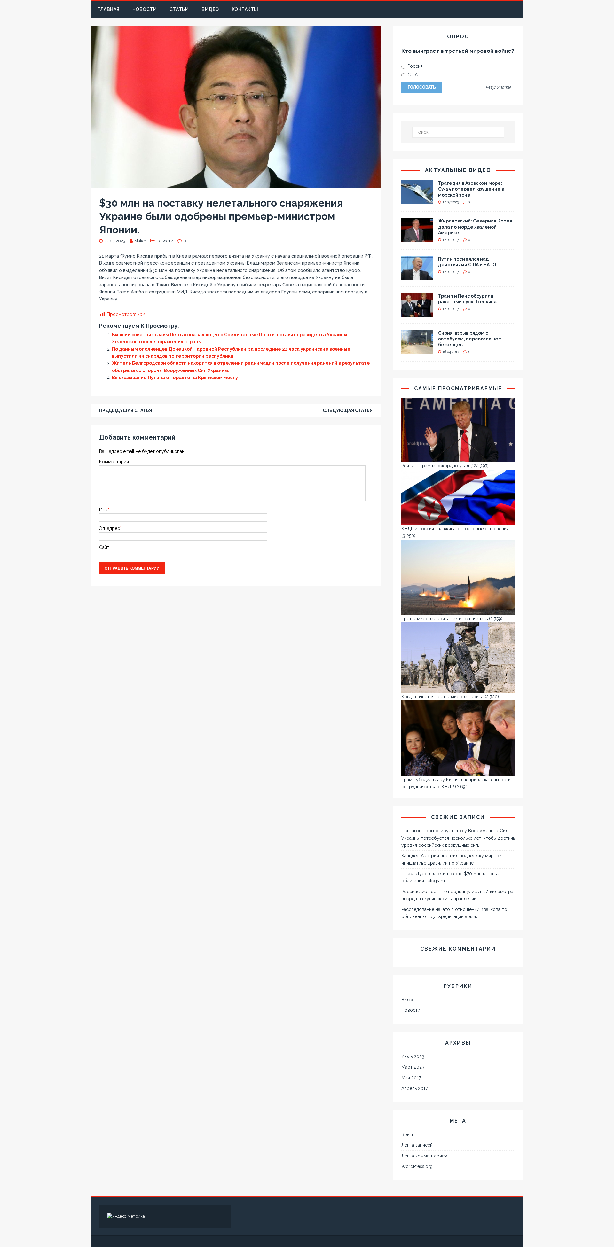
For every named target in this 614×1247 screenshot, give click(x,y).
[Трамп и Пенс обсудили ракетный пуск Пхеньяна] (417, 313)
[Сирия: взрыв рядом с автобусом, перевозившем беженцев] (417, 350)
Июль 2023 (412, 1056)
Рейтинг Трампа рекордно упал (435, 465)
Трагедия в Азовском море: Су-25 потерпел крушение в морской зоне (471, 189)
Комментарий (114, 461)
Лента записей (417, 1145)
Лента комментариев (424, 1155)
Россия (414, 66)
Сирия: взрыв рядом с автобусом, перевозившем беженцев (470, 339)
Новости (144, 9)
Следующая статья (348, 410)
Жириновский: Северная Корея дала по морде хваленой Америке (475, 226)
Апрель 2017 (414, 1088)
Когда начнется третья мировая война (442, 696)
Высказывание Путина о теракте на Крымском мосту (175, 377)
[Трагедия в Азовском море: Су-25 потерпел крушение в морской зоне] (417, 200)
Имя (103, 509)
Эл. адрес (109, 528)
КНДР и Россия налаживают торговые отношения (455, 528)
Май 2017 (411, 1077)
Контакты (245, 9)
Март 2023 (412, 1067)
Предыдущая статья (125, 410)
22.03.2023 (114, 240)
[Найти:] (458, 132)
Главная (109, 9)
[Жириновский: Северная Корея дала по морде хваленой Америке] (417, 238)
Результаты (498, 87)
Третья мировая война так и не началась (444, 618)
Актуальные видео (458, 170)
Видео (210, 9)
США (412, 74)
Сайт (104, 547)
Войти (407, 1134)
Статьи (179, 9)
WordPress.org (417, 1166)
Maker (140, 240)
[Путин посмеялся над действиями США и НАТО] (417, 276)
